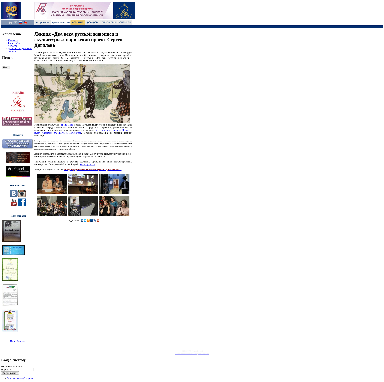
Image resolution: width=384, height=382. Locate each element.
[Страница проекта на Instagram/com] (22, 196)
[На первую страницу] (10, 24)
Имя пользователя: (11, 366)
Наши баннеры (18, 341)
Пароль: (6, 369)
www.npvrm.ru (87, 164)
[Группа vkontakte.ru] (14, 196)
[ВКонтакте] (82, 220)
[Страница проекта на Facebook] (22, 205)
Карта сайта (14, 43)
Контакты (13, 40)
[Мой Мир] (91, 220)
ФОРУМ (12, 45)
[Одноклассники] (88, 220)
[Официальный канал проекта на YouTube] (14, 205)
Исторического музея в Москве (113, 130)
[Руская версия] (20, 24)
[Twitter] (85, 220)
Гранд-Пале (67, 124)
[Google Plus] (97, 220)
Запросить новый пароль (20, 378)
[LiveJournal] (94, 220)
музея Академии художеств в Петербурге (57, 133)
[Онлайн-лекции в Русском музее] (17, 124)
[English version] (25, 24)
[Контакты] (15, 24)
